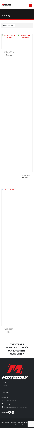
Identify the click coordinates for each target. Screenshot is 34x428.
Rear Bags (11, 51)
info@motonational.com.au (14, 404)
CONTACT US (6, 392)
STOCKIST (5, 385)
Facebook (9, 412)
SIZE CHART (6, 389)
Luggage (6, 51)
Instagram (13, 412)
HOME (4, 382)
